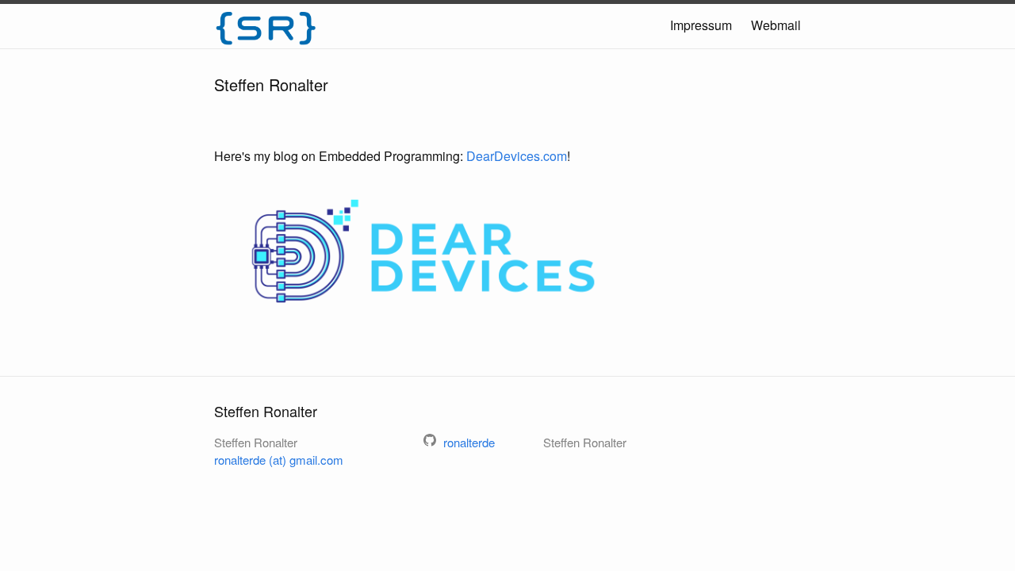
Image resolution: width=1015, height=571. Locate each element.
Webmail (776, 25)
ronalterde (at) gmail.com (278, 459)
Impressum (701, 25)
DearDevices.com (516, 156)
